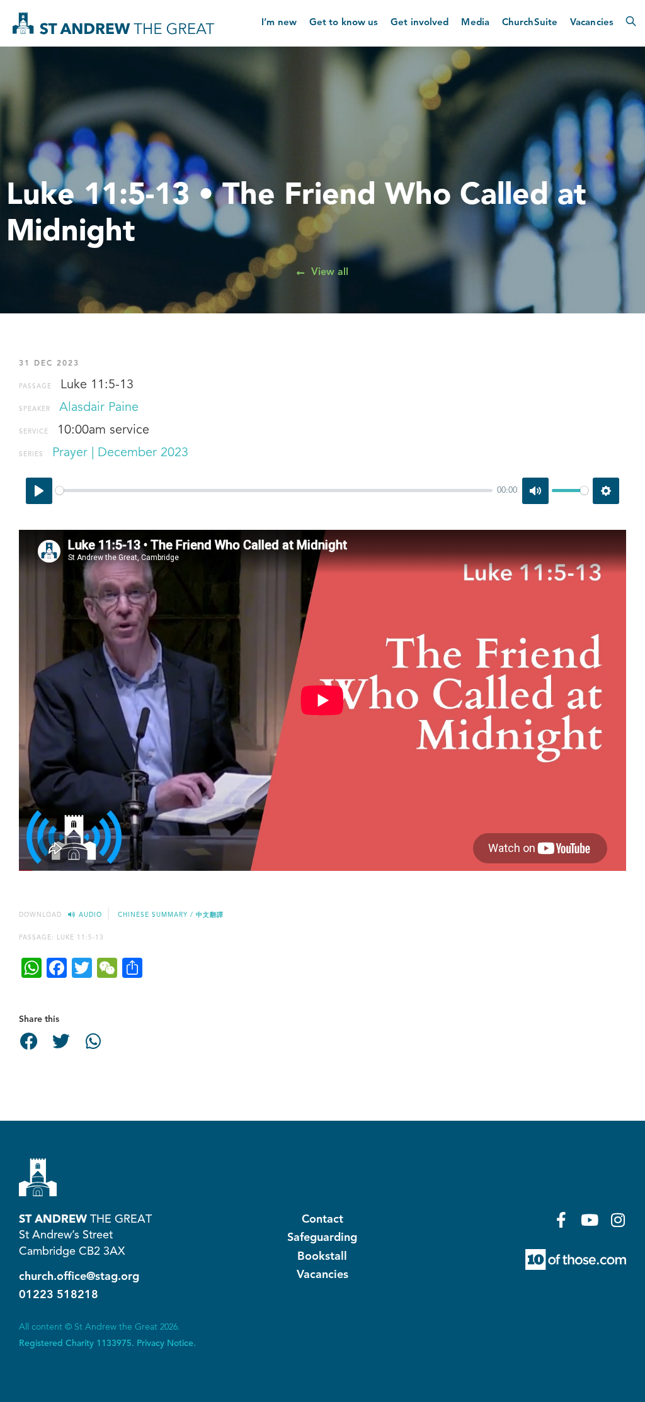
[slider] (274, 490)
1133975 (114, 1343)
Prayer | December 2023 (120, 453)
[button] (29, 1041)
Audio (90, 915)
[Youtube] (590, 1220)
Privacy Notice (165, 1343)
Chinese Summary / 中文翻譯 (171, 915)
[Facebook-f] (561, 1220)
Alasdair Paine (99, 407)
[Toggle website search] (631, 23)
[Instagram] (618, 1220)
